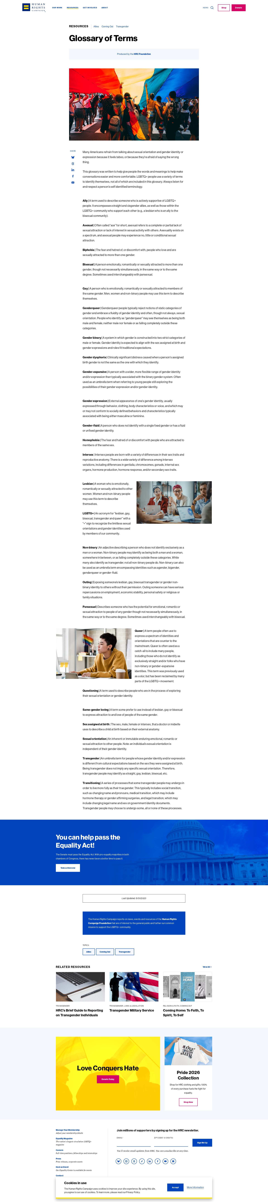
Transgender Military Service (131, 1010)
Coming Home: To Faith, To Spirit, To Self (183, 1012)
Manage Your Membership (68, 1130)
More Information (195, 1187)
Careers (59, 1150)
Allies (96, 26)
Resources (78, 26)
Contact (59, 1175)
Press (58, 1158)
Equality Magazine (64, 1138)
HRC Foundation (142, 54)
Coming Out (107, 26)
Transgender (122, 26)
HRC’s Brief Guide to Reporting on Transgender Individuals (79, 1012)
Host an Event (62, 1167)
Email (125, 1138)
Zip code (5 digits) (169, 1138)
